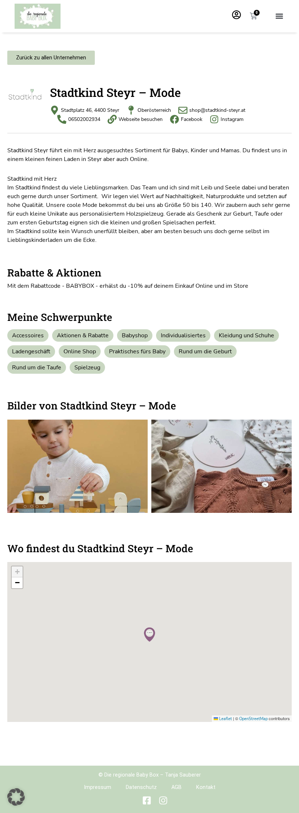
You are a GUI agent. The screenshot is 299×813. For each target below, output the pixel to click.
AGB (176, 787)
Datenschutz (141, 787)
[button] (279, 16)
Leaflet (225, 719)
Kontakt (205, 787)
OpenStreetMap (253, 719)
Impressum (97, 787)
